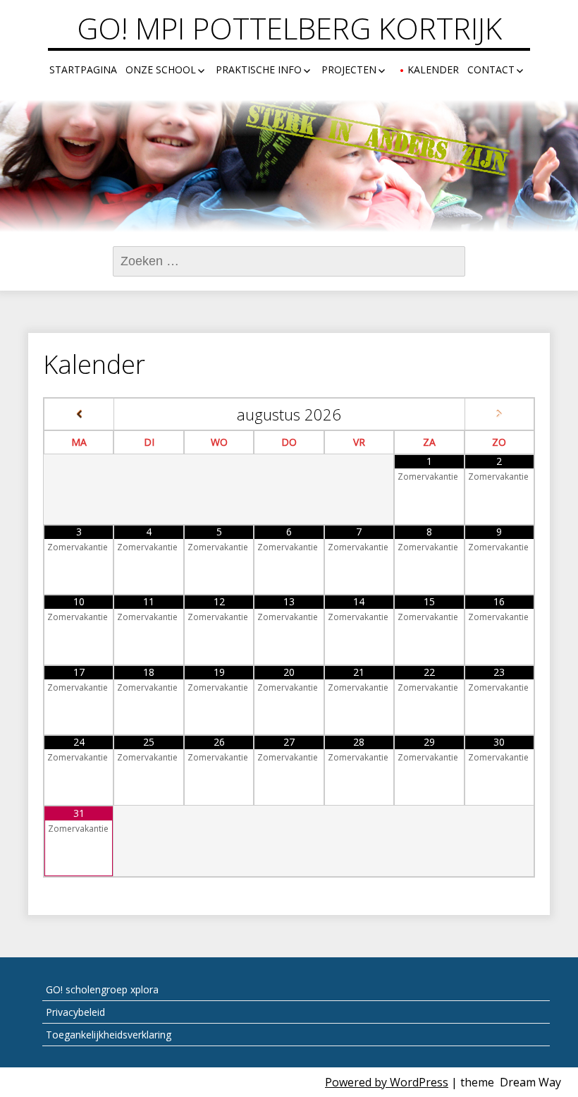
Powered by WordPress (386, 1082)
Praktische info (259, 69)
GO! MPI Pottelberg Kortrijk (289, 28)
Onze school (160, 69)
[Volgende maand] (499, 415)
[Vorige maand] (78, 415)
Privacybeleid (75, 1012)
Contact (491, 69)
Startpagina (83, 69)
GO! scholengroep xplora (102, 989)
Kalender (433, 69)
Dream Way (530, 1082)
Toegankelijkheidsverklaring (108, 1034)
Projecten (348, 69)
